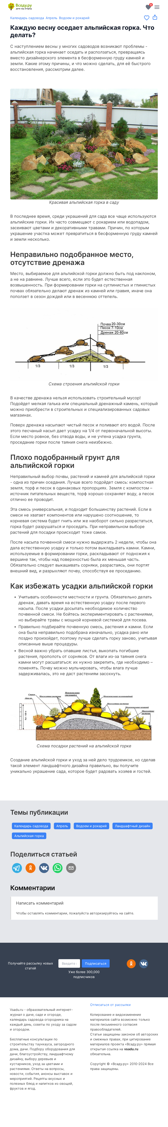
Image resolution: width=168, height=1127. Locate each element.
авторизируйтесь (104, 913)
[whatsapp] (57, 868)
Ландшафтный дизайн (132, 826)
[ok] (30, 868)
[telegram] (17, 868)
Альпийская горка (29, 836)
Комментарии (32, 888)
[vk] (44, 868)
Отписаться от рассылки (110, 1005)
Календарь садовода (27, 18)
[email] (71, 868)
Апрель (51, 18)
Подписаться (95, 963)
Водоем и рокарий (74, 18)
